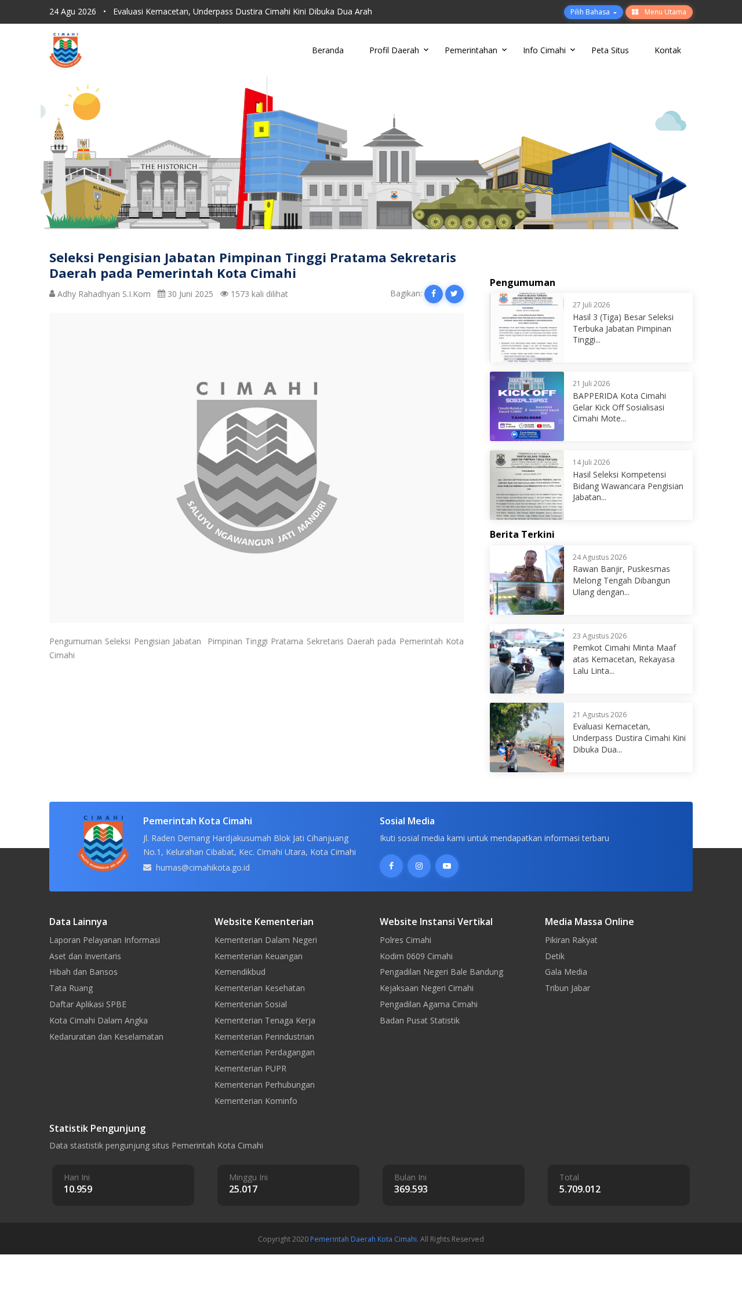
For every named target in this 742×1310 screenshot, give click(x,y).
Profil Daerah (394, 50)
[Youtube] (447, 866)
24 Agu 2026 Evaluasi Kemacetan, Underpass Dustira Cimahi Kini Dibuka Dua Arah (210, 11)
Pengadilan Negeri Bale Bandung (441, 971)
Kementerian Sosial (250, 1004)
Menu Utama (664, 12)
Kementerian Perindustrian (264, 1036)
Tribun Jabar (567, 987)
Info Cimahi (544, 50)
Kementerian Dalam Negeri (265, 939)
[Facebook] (391, 866)
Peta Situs (610, 50)
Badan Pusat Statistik (420, 1020)
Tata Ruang (71, 987)
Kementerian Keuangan (258, 956)
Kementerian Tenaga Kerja (264, 1020)
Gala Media (566, 971)
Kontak (667, 50)
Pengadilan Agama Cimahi (429, 1004)
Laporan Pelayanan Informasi (104, 939)
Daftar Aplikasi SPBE (87, 1004)
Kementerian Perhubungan (264, 1084)
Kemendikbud (239, 971)
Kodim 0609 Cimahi (416, 956)
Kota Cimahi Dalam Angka (98, 1020)
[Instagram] (419, 866)
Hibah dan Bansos (83, 971)
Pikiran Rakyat (571, 939)
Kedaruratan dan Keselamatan (106, 1036)
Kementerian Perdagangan (264, 1052)
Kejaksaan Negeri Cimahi (427, 987)
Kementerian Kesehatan (259, 987)
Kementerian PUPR (250, 1068)
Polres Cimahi (405, 939)
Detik (555, 956)
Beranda (328, 50)
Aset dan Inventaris (85, 956)
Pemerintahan (471, 50)
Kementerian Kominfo (255, 1100)
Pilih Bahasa (591, 12)
